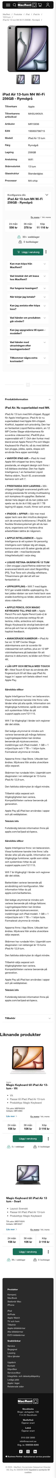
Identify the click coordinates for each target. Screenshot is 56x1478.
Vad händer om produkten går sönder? (25, 319)
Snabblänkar (14, 1340)
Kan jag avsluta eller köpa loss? (25, 307)
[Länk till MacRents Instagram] (28, 1451)
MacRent (6, 14)
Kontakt (11, 1365)
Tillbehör (10, 1018)
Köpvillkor (12, 1369)
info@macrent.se (28, 1441)
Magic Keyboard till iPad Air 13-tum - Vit (27, 1086)
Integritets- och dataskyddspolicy (23, 1376)
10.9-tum (7, 17)
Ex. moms (35, 217)
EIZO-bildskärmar (16, 1335)
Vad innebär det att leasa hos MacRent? (24, 277)
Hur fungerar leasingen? (24, 288)
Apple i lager (13, 1383)
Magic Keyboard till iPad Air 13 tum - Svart (26, 1199)
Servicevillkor (14, 1372)
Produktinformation (16, 399)
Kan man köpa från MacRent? (21, 265)
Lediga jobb (13, 1379)
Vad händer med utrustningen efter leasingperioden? (20, 345)
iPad (28, 14)
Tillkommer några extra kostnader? (23, 359)
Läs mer (10, 1116)
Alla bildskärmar (15, 1331)
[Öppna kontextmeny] (46, 252)
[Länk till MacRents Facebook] (21, 1451)
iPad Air (36, 14)
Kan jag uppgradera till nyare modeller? (27, 331)
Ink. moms (46, 217)
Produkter (18, 14)
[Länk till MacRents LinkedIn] (35, 1451)
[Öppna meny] (8, 5)
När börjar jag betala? (22, 296)
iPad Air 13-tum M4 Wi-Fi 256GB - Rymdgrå (21, 20)
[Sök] (14, 5)
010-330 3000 (28, 1437)
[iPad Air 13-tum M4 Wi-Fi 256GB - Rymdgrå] (28, 49)
